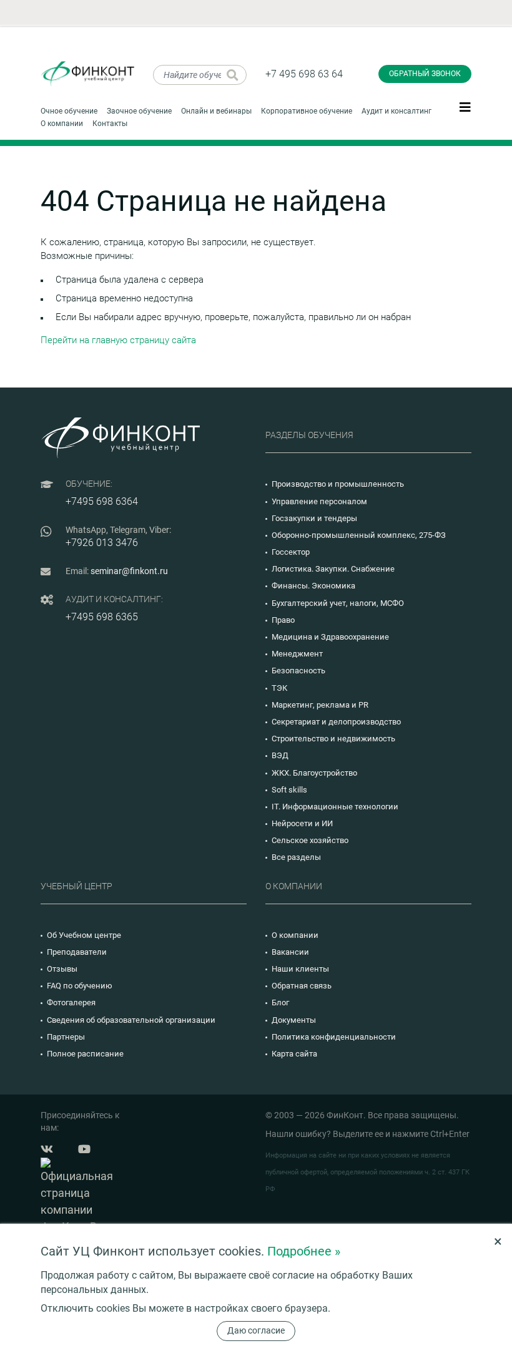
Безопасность (298, 670)
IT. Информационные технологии (335, 806)
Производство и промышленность (338, 484)
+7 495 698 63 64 (304, 74)
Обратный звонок (425, 73)
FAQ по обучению (79, 985)
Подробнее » (303, 1251)
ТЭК (279, 688)
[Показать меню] (465, 106)
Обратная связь (302, 985)
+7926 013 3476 (102, 543)
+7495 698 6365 (102, 617)
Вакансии (290, 952)
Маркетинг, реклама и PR (320, 705)
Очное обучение (69, 111)
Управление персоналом (319, 501)
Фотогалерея (71, 1002)
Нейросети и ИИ (302, 823)
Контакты (109, 123)
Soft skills (289, 789)
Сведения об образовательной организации (131, 1020)
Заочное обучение (139, 111)
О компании (62, 123)
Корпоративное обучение (306, 111)
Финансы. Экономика (313, 585)
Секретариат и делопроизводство (336, 721)
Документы (294, 1020)
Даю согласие (256, 1330)
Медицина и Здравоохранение (330, 636)
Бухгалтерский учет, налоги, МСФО (338, 603)
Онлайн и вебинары (216, 111)
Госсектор (291, 552)
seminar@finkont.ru (129, 571)
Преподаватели (77, 952)
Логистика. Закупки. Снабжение (333, 568)
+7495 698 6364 (102, 501)
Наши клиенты (300, 968)
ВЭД (280, 755)
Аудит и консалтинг (396, 111)
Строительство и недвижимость (333, 738)
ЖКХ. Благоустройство (314, 773)
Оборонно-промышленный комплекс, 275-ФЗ (359, 535)
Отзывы (62, 968)
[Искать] (232, 75)
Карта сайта (294, 1053)
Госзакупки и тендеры (314, 518)
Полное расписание (85, 1053)
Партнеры (66, 1036)
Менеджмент (297, 653)
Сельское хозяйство (310, 840)
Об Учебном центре (84, 935)
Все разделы (296, 857)
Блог (280, 1002)
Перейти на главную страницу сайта (118, 340)
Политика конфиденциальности (334, 1036)
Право (283, 620)
